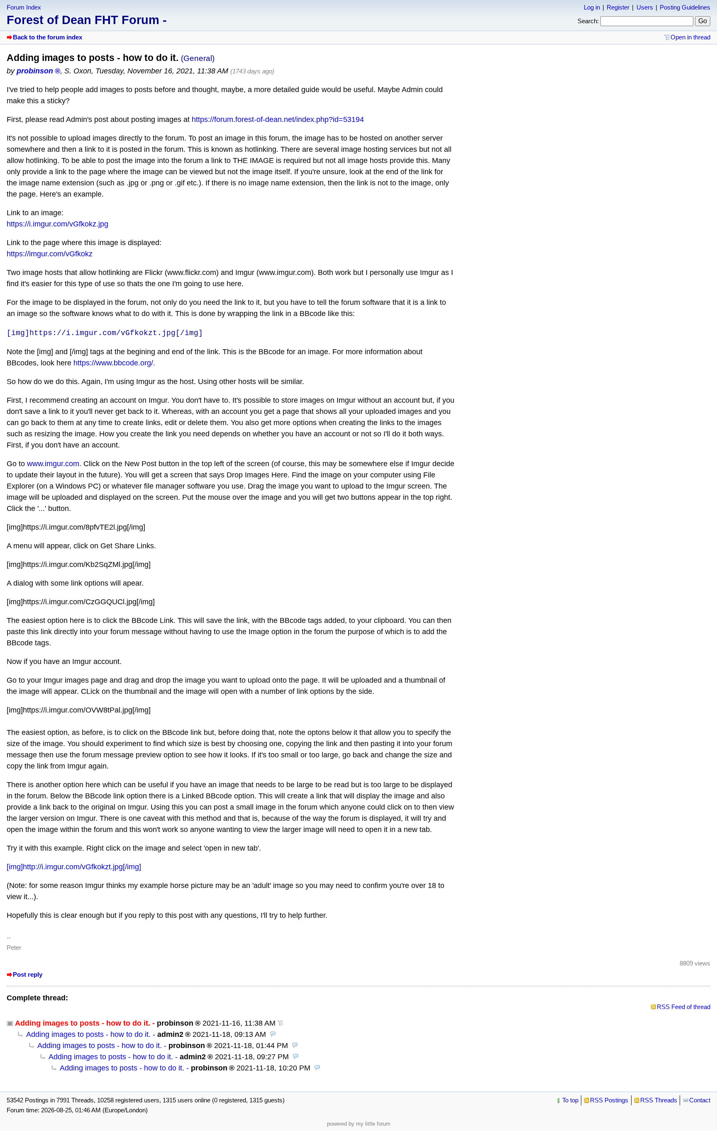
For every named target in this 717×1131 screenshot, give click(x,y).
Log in (592, 7)
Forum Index (24, 7)
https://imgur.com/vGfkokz (50, 254)
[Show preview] (273, 1034)
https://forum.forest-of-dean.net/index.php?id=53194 (278, 119)
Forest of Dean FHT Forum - (87, 20)
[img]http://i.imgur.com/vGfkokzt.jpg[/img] (74, 867)
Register (618, 7)
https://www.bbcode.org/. (114, 363)
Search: (588, 20)
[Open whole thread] (280, 1023)
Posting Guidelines (685, 7)
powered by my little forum (358, 1124)
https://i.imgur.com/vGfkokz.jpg (57, 224)
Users (645, 7)
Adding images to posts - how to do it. (88, 1034)
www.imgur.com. (54, 464)
